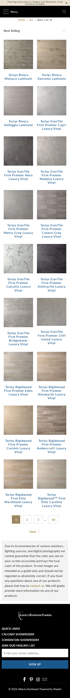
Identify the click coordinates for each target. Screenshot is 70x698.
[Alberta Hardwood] (35, 11)
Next (33, 531)
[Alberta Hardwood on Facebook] (25, 679)
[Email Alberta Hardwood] (45, 679)
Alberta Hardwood (28, 689)
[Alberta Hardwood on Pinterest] (31, 679)
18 (53, 519)
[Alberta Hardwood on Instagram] (38, 679)
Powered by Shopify (50, 689)
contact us (37, 585)
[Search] (64, 12)
